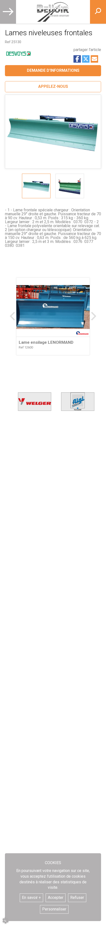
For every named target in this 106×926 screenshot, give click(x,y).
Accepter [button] (55, 897)
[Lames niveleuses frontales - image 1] (36, 186)
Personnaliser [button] (54, 909)
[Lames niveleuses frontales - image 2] (69, 186)
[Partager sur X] (85, 59)
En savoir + (31, 897)
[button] (53, 86)
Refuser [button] (77, 897)
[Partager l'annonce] (94, 59)
